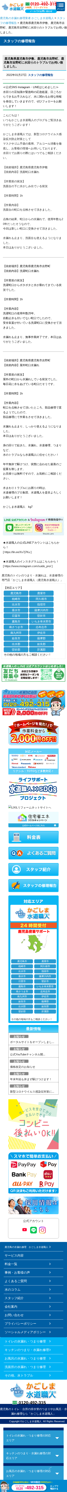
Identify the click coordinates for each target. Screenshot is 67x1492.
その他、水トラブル (19, 1375)
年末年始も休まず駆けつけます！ (31, 1079)
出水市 (16, 604)
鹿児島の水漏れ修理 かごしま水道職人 (26, 1247)
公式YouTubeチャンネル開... (27, 1054)
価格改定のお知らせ (22, 1066)
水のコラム (12, 1289)
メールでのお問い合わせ (41, 11)
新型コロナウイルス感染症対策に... (32, 1091)
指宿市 (41, 604)
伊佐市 (41, 632)
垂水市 (16, 610)
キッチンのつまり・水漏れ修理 (27, 1350)
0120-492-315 (32, 1402)
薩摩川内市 (41, 610)
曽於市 (41, 615)
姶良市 (16, 638)
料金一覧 (11, 1264)
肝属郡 (41, 649)
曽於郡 (16, 649)
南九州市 (16, 632)
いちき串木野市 (41, 621)
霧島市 (16, 621)
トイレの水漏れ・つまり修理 (25, 1341)
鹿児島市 (16, 593)
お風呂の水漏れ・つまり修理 (25, 1358)
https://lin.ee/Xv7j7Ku (17, 552)
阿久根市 (41, 598)
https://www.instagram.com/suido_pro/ (27, 566)
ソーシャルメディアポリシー (25, 1332)
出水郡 (16, 644)
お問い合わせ (14, 1315)
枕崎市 (16, 598)
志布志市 (41, 627)
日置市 (16, 615)
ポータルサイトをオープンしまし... (32, 1042)
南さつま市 (16, 627)
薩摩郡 (41, 638)
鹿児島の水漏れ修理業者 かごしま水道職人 (27, 18)
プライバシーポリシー (20, 1323)
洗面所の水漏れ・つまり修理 (25, 1367)
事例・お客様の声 (17, 1272)
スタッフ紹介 (14, 1298)
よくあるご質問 (16, 1281)
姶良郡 (41, 644)
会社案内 (11, 1306)
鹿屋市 (41, 593)
